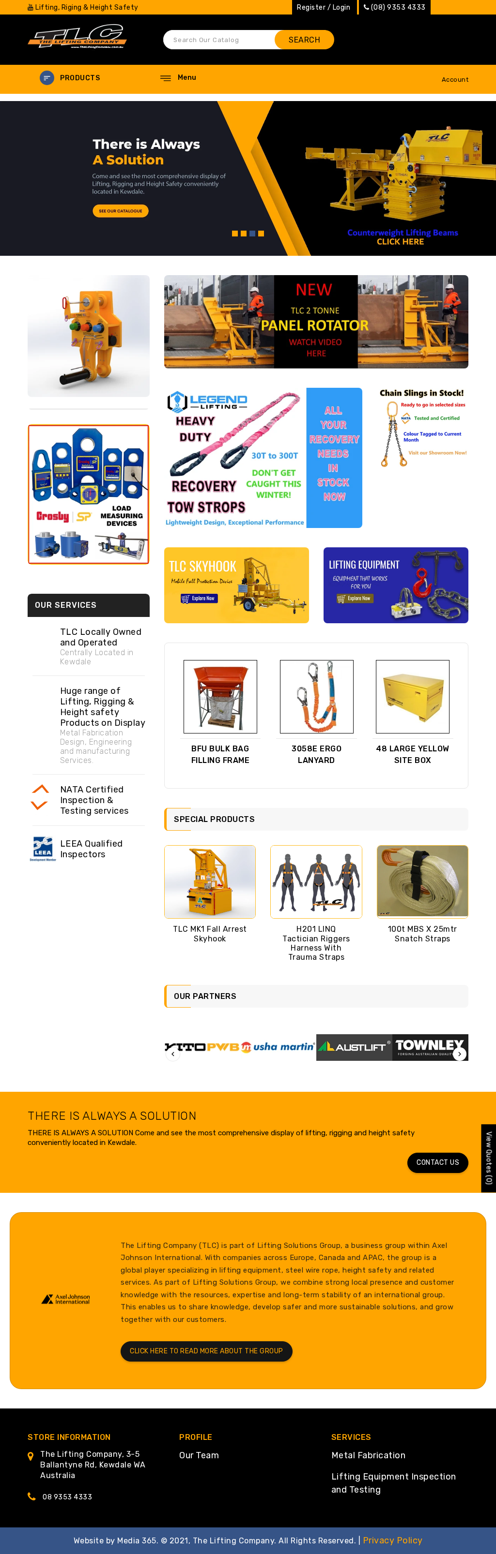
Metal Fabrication (368, 1455)
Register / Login (323, 7)
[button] (88, 78)
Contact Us (438, 1162)
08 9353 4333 (67, 1497)
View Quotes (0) (488, 1158)
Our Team (199, 1455)
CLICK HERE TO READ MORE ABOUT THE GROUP (206, 1351)
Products (80, 78)
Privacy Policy (393, 1540)
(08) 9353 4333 (398, 7)
